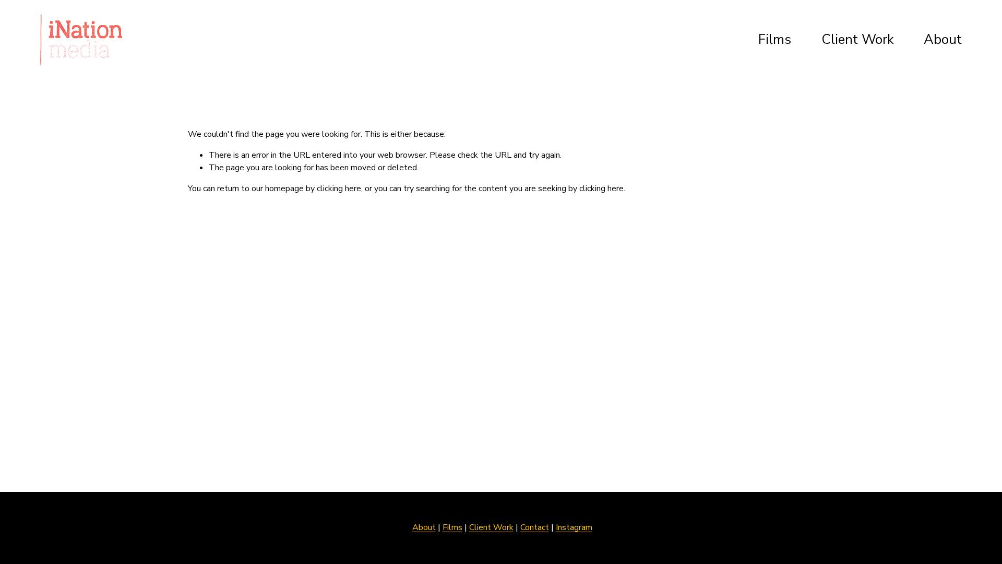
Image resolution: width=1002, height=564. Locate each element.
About (943, 39)
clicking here (339, 188)
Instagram (574, 527)
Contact (534, 527)
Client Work (857, 39)
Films (774, 39)
